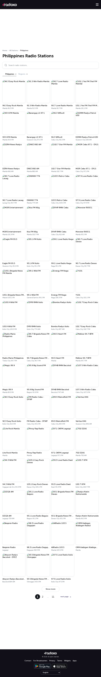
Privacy (52, 661)
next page (64, 597)
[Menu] (97, 4)
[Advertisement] (50, 30)
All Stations (13, 50)
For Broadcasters (40, 661)
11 (53, 596)
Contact (28, 661)
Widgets (67, 661)
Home (4, 50)
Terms (59, 661)
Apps (75, 661)
